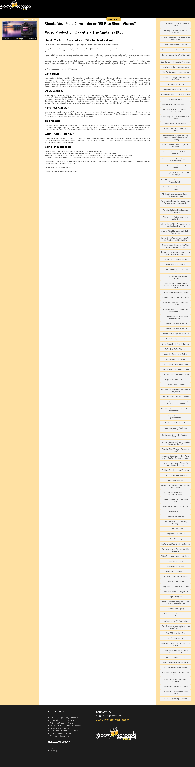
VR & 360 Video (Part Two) (176, 638)
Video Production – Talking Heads (175, 591)
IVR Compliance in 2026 (175, 84)
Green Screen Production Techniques (175, 344)
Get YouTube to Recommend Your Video (175, 692)
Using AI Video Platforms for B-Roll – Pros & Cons (175, 232)
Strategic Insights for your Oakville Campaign (175, 550)
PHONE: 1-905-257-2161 (108, 716)
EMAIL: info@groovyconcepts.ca (112, 719)
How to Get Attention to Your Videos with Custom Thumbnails (175, 253)
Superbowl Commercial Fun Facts (175, 662)
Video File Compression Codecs (175, 354)
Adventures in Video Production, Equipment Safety (175, 417)
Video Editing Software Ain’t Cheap (175, 369)
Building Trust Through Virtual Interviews (175, 32)
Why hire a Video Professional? (175, 667)
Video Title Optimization (175, 571)
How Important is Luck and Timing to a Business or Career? (175, 443)
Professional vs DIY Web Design (176, 621)
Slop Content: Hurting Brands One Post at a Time (175, 78)
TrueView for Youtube (175, 516)
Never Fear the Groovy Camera (175, 475)
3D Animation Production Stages (175, 292)
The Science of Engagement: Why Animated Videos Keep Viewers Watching (175, 138)
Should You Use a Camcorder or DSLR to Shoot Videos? (175, 410)
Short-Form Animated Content (175, 45)
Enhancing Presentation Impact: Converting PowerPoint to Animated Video (175, 285)
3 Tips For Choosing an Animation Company (175, 303)
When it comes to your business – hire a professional (175, 627)
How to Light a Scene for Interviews (175, 364)
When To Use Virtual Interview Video (175, 72)
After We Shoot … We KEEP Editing (175, 374)
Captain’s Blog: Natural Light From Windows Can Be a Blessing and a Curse (175, 457)
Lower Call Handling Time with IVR (175, 104)
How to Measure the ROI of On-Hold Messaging (175, 56)
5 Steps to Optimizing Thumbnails (175, 698)
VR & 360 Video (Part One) (175, 633)
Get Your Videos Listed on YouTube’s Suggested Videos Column (175, 246)
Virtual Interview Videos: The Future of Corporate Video (175, 181)
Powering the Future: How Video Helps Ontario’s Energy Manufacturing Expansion (175, 203)
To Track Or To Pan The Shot (175, 349)
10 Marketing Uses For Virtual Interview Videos (175, 117)
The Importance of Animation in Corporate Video (175, 317)
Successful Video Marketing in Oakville (175, 539)
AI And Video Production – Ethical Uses (175, 94)
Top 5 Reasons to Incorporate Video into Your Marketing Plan (175, 603)
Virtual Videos (70, 19)
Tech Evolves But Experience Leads (175, 67)
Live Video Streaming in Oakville (175, 576)
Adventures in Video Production (175, 423)
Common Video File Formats (175, 359)
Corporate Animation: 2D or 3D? (175, 89)
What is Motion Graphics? (175, 264)
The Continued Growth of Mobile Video (175, 544)
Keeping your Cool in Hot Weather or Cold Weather (175, 436)
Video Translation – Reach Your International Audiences (175, 429)
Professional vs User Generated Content (175, 615)
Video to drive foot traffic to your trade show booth (175, 651)
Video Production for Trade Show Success (175, 188)
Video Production (39, 19)
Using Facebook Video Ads (175, 534)
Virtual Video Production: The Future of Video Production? (175, 310)
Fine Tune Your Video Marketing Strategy (175, 522)
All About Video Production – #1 (175, 323)
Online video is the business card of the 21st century (175, 644)
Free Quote (113, 19)
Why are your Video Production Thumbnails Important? (175, 493)
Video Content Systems (175, 99)
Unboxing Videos (175, 511)
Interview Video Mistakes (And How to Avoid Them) (175, 39)
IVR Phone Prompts (88, 19)
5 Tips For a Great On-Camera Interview (175, 277)
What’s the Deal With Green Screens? (175, 397)
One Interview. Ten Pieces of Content (175, 50)
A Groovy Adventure (175, 480)
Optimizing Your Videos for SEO (175, 259)
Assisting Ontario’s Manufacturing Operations (175, 211)
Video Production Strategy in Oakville (175, 556)
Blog (102, 19)
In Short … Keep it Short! (175, 657)
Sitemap (53, 750)
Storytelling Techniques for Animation (175, 62)
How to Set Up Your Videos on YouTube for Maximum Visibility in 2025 (175, 239)
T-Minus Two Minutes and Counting (175, 470)
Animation (55, 19)
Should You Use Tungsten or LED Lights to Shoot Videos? (175, 403)
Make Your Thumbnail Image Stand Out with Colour (175, 486)
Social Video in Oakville (175, 581)
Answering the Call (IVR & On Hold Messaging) (175, 174)
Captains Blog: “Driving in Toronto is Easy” (175, 450)
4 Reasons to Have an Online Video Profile (175, 673)
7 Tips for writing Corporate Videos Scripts (175, 270)
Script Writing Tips (175, 596)
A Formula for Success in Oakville (175, 686)
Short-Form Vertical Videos (175, 123)
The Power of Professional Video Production (175, 218)
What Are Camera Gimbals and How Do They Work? (175, 390)
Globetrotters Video (175, 529)
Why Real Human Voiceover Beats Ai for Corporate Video (175, 195)
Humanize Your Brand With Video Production (175, 153)
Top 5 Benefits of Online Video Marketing (175, 680)
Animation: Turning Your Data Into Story (175, 167)
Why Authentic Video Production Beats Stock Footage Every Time (175, 225)
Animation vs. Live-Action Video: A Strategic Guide (175, 110)
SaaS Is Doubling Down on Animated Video (175, 24)
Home (25, 19)
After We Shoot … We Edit (175, 384)
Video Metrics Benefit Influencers (175, 506)
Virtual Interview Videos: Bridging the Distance (175, 145)
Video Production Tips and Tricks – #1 (175, 334)
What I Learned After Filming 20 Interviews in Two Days (176, 464)
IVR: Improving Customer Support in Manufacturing (175, 160)
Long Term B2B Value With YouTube (175, 586)
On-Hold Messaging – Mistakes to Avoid (175, 130)
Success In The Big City (175, 609)
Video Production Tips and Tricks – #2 (175, 339)
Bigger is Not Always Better (175, 379)
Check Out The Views (175, 561)
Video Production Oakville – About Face (175, 500)
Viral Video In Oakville (175, 566)
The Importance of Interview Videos (175, 297)
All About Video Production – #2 (175, 329)
